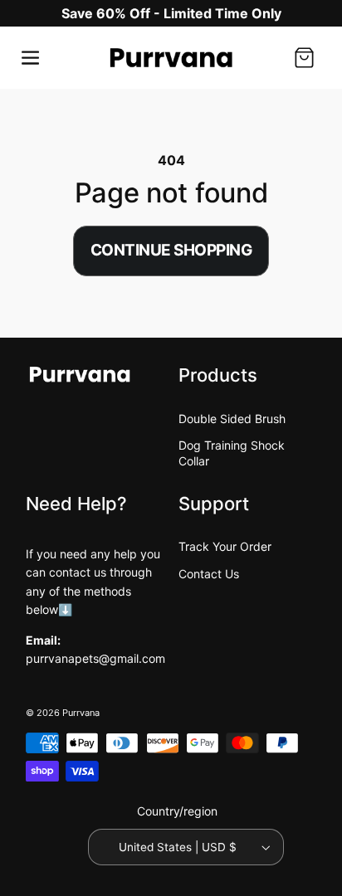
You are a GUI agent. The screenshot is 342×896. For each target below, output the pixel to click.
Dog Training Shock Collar (231, 453)
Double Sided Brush (232, 418)
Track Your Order (224, 546)
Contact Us (208, 574)
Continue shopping (171, 250)
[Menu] (31, 58)
